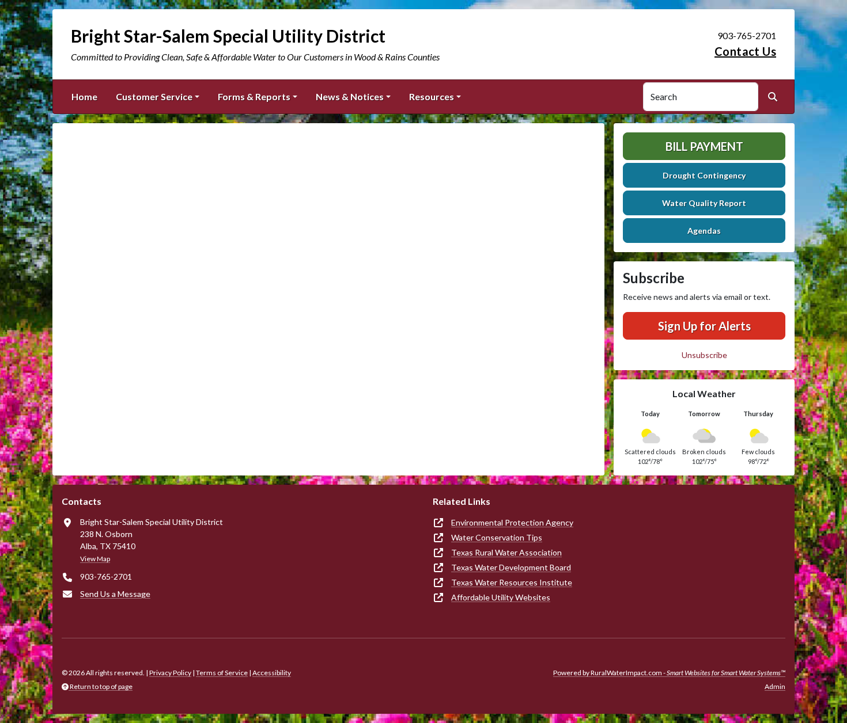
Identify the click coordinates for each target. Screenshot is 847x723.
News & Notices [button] (350, 96)
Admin (775, 686)
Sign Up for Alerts (704, 326)
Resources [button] (431, 96)
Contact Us (745, 51)
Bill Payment (704, 146)
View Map (95, 558)
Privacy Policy (170, 672)
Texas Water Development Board (511, 567)
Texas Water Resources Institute (511, 582)
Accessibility (271, 672)
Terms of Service (222, 672)
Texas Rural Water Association (506, 552)
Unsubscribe (704, 355)
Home (84, 96)
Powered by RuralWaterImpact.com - (669, 672)
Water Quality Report (704, 203)
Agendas (704, 230)
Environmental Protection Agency (512, 522)
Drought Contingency (704, 175)
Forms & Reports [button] (254, 96)
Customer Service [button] (154, 96)
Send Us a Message (115, 594)
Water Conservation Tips (496, 537)
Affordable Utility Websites (500, 597)
